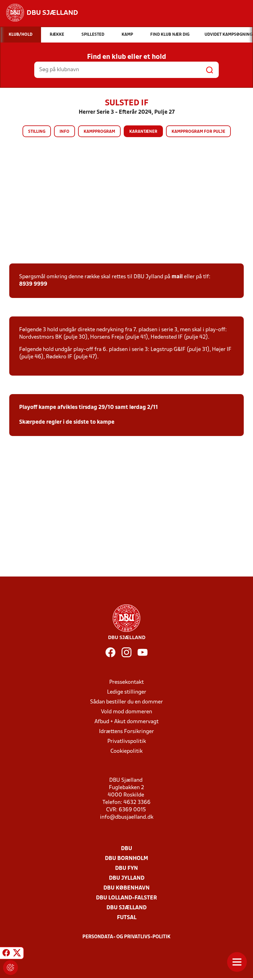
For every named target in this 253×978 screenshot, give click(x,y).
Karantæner (143, 132)
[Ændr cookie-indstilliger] (10, 967)
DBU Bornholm (126, 858)
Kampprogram (99, 132)
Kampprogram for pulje (198, 132)
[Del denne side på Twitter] (17, 954)
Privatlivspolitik (126, 741)
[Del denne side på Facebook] (6, 954)
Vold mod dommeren (126, 712)
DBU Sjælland (126, 908)
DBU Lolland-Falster (126, 898)
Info (64, 132)
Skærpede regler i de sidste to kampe (66, 422)
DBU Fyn (126, 868)
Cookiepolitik (126, 751)
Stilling (36, 132)
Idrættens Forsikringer (126, 731)
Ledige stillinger (126, 692)
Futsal (126, 917)
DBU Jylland (126, 878)
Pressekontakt (126, 682)
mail (177, 276)
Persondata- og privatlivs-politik (126, 937)
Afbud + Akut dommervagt (126, 721)
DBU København (126, 888)
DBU (126, 848)
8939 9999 (33, 284)
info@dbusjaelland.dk (126, 817)
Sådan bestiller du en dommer (126, 702)
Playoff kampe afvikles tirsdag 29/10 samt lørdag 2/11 (88, 407)
